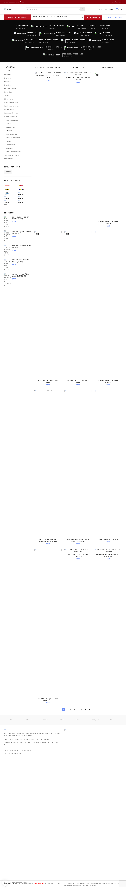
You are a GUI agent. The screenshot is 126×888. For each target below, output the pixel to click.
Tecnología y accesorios (11, 155)
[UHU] (12, 720)
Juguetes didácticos (12, 134)
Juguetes (7, 95)
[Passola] (79, 720)
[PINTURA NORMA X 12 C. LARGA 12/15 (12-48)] (7, 279)
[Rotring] (46, 720)
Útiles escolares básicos (13, 151)
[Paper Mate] (96, 720)
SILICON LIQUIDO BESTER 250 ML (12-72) (20, 218)
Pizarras (8, 141)
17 (81, 709)
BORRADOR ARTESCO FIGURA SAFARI (48, 381)
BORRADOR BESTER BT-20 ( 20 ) (108, 539)
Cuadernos (7, 74)
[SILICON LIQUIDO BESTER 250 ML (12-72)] (7, 221)
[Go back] (6, 41)
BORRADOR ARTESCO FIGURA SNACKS (108, 381)
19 (89, 709)
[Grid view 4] (98, 67)
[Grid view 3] (95, 67)
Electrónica (7, 81)
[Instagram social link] (103, 2)
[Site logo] (8, 9)
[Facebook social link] (101, 2)
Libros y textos (8, 99)
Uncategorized (8, 158)
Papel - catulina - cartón (11, 106)
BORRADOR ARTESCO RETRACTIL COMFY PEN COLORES (78, 540)
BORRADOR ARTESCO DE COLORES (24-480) (78, 78)
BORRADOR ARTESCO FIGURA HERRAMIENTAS (108, 222)
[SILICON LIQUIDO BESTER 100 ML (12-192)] (7, 264)
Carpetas (9, 123)
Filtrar (8, 171)
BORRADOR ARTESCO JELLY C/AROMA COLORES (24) (48, 540)
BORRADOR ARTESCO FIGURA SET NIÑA (78, 381)
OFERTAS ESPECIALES (114, 17)
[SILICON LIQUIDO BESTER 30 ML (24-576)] (7, 236)
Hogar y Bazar (8, 92)
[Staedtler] (29, 720)
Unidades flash (10, 148)
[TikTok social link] (108, 2)
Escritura (9, 130)
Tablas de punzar (11, 144)
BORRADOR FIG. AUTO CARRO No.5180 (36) (78, 555)
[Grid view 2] (92, 67)
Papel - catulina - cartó (11, 102)
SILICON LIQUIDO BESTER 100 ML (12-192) (20, 261)
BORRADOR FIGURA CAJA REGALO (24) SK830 (108, 555)
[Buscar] (82, 9)
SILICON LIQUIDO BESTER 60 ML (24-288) (21, 247)
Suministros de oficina (11, 113)
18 (85, 709)
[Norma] (113, 720)
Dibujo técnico (10, 127)
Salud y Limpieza (9, 109)
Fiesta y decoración (10, 88)
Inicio (36, 67)
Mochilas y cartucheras (13, 137)
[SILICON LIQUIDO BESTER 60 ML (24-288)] (7, 250)
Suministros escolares (11, 116)
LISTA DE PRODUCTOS (93, 17)
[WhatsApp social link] (106, 2)
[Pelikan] (63, 720)
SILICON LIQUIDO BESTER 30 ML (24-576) (21, 232)
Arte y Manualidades (10, 71)
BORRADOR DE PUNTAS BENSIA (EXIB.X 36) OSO (48, 699)
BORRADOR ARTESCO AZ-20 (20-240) (48, 77)
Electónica (7, 78)
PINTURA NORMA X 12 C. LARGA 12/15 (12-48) (20, 275)
